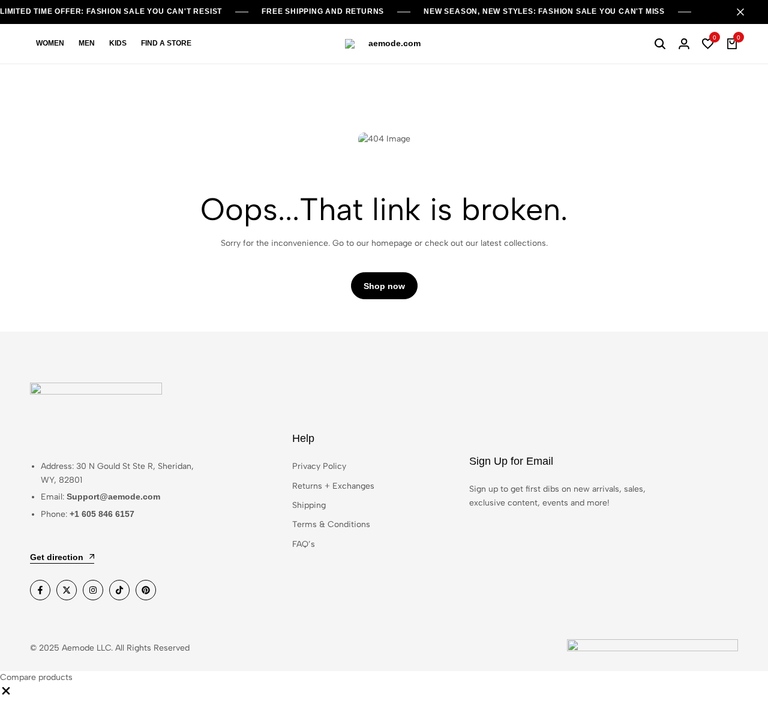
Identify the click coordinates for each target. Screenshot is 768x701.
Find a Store (166, 43)
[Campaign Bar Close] (746, 12)
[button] (708, 44)
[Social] (40, 590)
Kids (118, 43)
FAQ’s (303, 544)
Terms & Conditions (331, 524)
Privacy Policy (319, 466)
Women (50, 43)
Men (87, 43)
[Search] (660, 44)
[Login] (684, 44)
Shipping (309, 505)
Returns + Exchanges (333, 486)
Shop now (384, 286)
